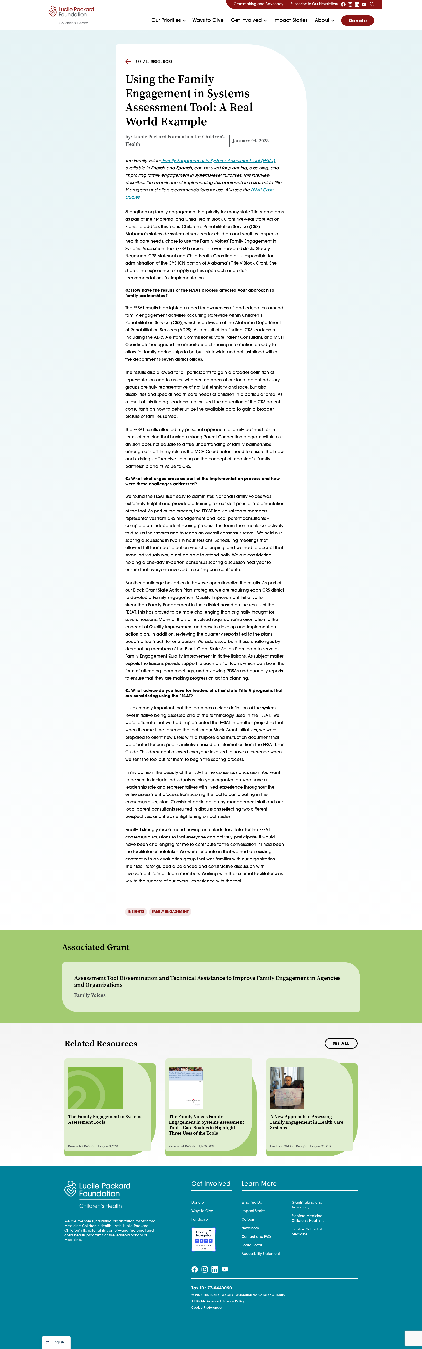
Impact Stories (290, 20)
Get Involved (246, 20)
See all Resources (154, 62)
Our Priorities (166, 20)
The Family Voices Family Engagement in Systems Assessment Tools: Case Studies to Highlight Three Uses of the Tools (206, 1124)
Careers (248, 1220)
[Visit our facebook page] (343, 4)
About (322, 20)
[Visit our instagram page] (350, 4)
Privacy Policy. (234, 1301)
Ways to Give (208, 20)
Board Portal (252, 1245)
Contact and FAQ (256, 1237)
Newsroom (250, 1228)
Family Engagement (170, 912)
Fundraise (199, 1220)
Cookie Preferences (207, 1307)
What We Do (252, 1203)
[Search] (372, 4)
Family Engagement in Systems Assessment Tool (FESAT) (218, 161)
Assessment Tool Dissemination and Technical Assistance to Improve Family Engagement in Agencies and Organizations (207, 981)
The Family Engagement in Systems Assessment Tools (105, 1119)
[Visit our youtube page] (364, 4)
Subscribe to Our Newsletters (314, 4)
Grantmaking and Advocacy (258, 4)
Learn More (259, 1184)
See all (341, 1044)
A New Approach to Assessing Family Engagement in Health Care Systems (306, 1122)
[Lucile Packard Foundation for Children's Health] (71, 15)
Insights (136, 912)
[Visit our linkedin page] (357, 4)
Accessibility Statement (261, 1254)
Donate (357, 21)
